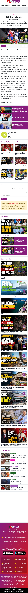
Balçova (10, 580)
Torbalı (15, 587)
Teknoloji (23, 5)
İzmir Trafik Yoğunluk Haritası (20, 564)
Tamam (21, 591)
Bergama (24, 580)
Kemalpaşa (11, 584)
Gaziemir (5, 583)
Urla (19, 587)
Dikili (21, 581)
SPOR (14, 14)
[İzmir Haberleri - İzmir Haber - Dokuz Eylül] (13, 2)
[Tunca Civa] (4, 134)
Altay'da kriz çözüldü (5, 164)
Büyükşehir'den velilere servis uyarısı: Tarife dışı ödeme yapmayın (18, 469)
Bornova (8, 581)
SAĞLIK (12, 460)
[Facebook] (3, 549)
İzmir (2, 5)
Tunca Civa (4, 49)
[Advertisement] (14, 507)
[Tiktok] (17, 549)
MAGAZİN (13, 453)
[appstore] (8, 553)
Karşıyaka (6, 584)
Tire (12, 587)
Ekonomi (7, 5)
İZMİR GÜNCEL (14, 466)
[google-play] (20, 553)
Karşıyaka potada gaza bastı (6, 153)
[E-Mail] (9, 137)
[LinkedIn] (13, 549)
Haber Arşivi (19, 571)
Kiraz (16, 584)
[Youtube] (15, 549)
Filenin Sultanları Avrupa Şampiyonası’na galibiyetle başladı (20, 166)
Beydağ (3, 581)
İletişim (19, 577)
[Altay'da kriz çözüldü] (7, 160)
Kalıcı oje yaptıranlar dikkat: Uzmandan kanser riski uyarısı (18, 462)
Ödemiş (18, 586)
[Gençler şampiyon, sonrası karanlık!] (7, 172)
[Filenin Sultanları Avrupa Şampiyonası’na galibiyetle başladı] (21, 160)
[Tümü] (26, 450)
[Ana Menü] (1, 1)
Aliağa (6, 580)
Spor (18, 5)
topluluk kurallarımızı (14, 203)
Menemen (9, 586)
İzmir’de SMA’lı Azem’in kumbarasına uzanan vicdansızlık (18, 488)
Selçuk (9, 587)
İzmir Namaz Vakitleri (6, 564)
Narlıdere (14, 586)
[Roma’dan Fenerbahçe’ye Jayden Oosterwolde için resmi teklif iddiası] (21, 172)
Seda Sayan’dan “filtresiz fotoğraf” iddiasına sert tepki (17, 475)
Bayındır (15, 580)
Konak (22, 584)
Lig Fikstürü (24, 576)
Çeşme (15, 581)
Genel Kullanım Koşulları (7, 577)
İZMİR (2, 580)
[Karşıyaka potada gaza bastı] (7, 147)
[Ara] (26, 2)
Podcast (24, 577)
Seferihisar (23, 586)
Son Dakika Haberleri (8, 571)
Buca (12, 581)
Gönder (4, 199)
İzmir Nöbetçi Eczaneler (6, 560)
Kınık (19, 584)
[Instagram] (10, 549)
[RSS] (25, 549)
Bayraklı (19, 580)
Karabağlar (16, 583)
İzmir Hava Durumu (20, 559)
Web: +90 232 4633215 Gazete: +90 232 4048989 (15, 541)
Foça (24, 581)
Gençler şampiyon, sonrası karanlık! (7, 178)
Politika (14, 5)
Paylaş (4, 45)
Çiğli (19, 581)
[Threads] (20, 549)
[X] (6, 549)
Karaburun (22, 583)
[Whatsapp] (22, 549)
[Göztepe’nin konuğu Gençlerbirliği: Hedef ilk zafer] (21, 147)
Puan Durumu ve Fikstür (6, 568)
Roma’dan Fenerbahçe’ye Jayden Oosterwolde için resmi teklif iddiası (20, 178)
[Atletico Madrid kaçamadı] (14, 36)
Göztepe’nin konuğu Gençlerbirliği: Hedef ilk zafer (20, 153)
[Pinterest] (8, 549)
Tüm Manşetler (19, 567)
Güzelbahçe (10, 583)
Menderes (3, 586)
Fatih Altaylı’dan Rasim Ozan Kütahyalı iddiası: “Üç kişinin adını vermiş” (18, 456)
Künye (15, 577)
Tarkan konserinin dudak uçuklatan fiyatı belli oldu (17, 482)
